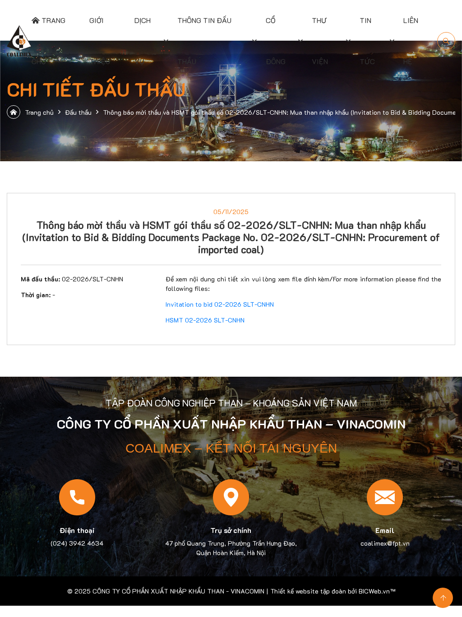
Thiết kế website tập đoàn (308, 591)
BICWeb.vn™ (377, 591)
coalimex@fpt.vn (385, 543)
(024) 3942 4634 (77, 543)
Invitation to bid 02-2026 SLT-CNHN (220, 304)
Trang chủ (39, 112)
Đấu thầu (78, 112)
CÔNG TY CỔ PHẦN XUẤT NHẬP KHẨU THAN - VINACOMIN (178, 591)
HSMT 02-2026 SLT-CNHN (205, 320)
